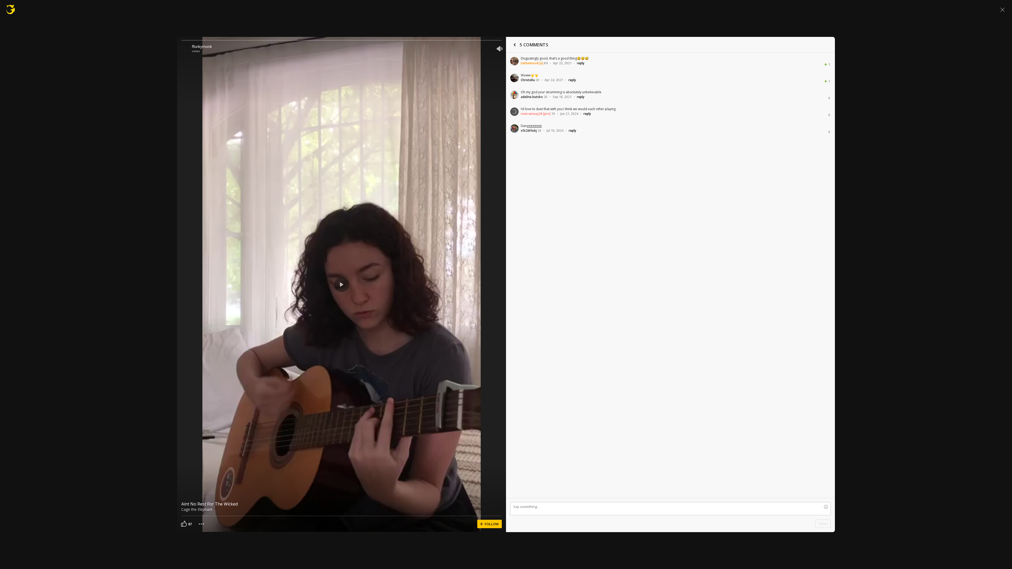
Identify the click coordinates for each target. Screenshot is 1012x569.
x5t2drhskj (529, 130)
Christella (528, 80)
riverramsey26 (531, 113)
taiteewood (529, 63)
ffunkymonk (202, 46)
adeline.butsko (532, 97)
